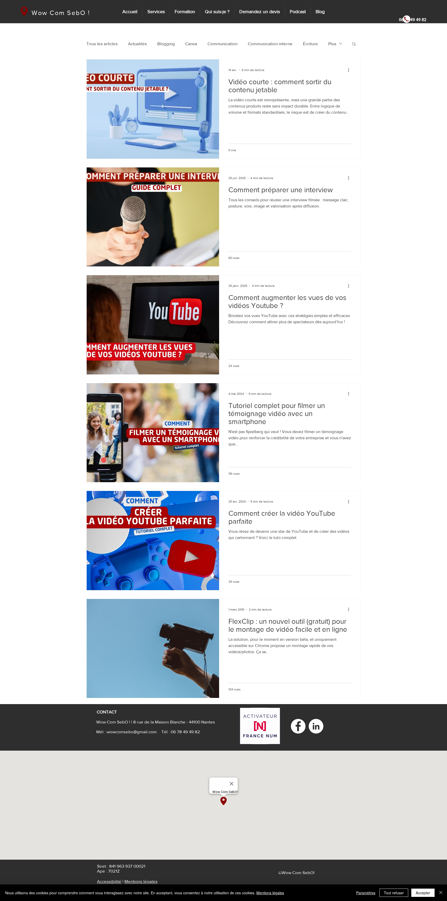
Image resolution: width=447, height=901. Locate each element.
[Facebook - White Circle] (298, 726)
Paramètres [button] (365, 892)
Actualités (137, 43)
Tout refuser (394, 892)
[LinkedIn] (316, 726)
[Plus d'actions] (350, 70)
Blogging (166, 43)
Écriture (310, 43)
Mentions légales (141, 881)
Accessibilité (109, 881)
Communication (222, 43)
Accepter (423, 892)
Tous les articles (102, 43)
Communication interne (270, 43)
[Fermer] (441, 893)
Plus (332, 43)
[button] (410, 20)
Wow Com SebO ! (61, 12)
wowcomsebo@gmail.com (132, 731)
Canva (191, 43)
